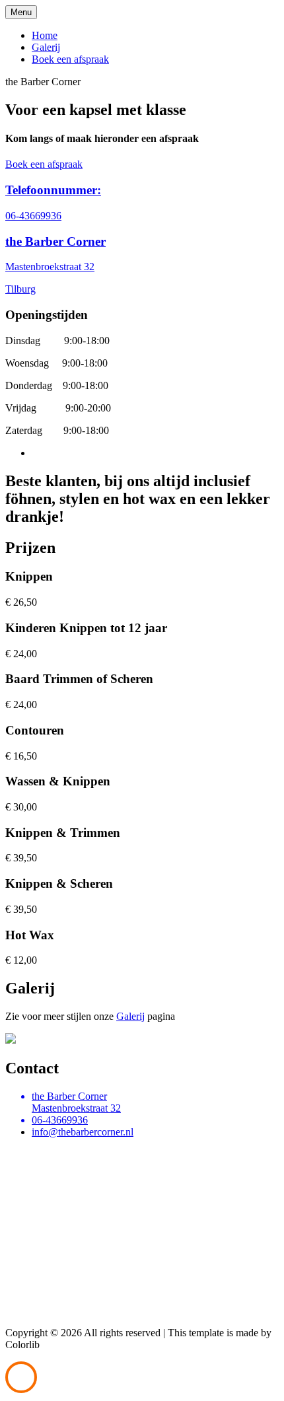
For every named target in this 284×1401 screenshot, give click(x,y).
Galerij (46, 47)
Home (44, 35)
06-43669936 (33, 215)
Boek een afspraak (70, 59)
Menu (21, 12)
